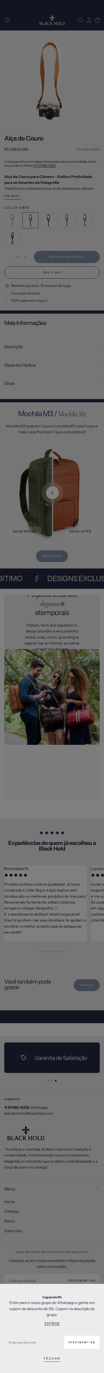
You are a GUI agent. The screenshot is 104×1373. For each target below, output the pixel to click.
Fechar (52, 1358)
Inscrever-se (82, 1342)
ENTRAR (52, 1323)
